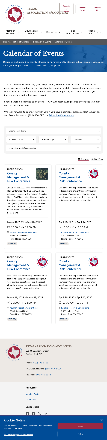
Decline (80, 434)
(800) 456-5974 (43, 374)
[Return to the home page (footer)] (14, 352)
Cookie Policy (17, 429)
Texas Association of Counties (15, 41)
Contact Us (31, 399)
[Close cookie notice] (101, 420)
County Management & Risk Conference (18, 177)
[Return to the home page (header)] (14, 14)
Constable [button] (77, 139)
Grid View (85, 159)
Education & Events (42, 41)
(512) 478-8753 (40, 362)
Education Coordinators (61, 115)
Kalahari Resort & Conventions (24, 232)
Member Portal (33, 394)
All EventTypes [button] (15, 139)
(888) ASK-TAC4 (53, 368)
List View (98, 159)
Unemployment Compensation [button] (22, 148)
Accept (80, 426)
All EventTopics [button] (48, 139)
